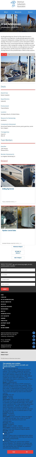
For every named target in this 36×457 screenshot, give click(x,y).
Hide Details (5, 452)
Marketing (7, 440)
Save (13, 452)
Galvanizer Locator (5, 313)
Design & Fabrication (6, 302)
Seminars (3, 318)
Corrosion (3, 297)
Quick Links (18, 12)
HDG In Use (3, 304)
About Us (3, 311)
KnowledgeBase (4, 309)
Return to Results (18, 252)
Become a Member (5, 327)
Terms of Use (4, 352)
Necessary (11, 368)
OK (26, 452)
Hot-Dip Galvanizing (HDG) (7, 299)
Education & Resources (6, 306)
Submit (5, 289)
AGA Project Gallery (5, 323)
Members (3, 325)
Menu (6, 12)
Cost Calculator (5, 316)
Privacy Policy (4, 354)
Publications (4, 320)
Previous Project (18, 246)
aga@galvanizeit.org (6, 347)
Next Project (18, 257)
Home (2, 295)
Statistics (7, 434)
